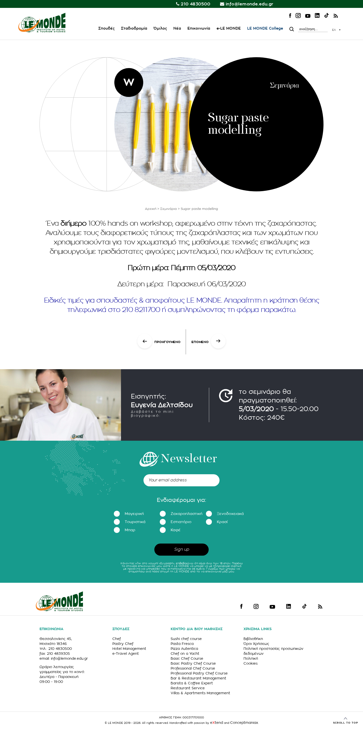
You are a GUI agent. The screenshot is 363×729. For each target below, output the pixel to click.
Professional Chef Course (193, 668)
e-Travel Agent (125, 653)
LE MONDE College (265, 28)
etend (216, 722)
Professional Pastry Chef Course (199, 673)
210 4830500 (195, 4)
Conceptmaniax (244, 722)
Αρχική (150, 208)
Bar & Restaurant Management (198, 678)
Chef (116, 638)
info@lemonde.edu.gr (249, 4)
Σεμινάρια (168, 208)
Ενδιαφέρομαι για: (181, 500)
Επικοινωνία (198, 28)
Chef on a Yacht (185, 653)
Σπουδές (106, 28)
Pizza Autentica (184, 648)
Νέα (177, 28)
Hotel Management (129, 648)
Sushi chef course (186, 638)
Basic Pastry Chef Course (193, 663)
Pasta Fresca (182, 643)
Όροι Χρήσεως (256, 643)
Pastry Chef (122, 643)
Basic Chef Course (187, 658)
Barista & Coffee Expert (192, 683)
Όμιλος (160, 28)
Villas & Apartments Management (200, 693)
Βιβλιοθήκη (253, 638)
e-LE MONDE (229, 28)
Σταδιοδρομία (134, 28)
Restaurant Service (188, 688)
